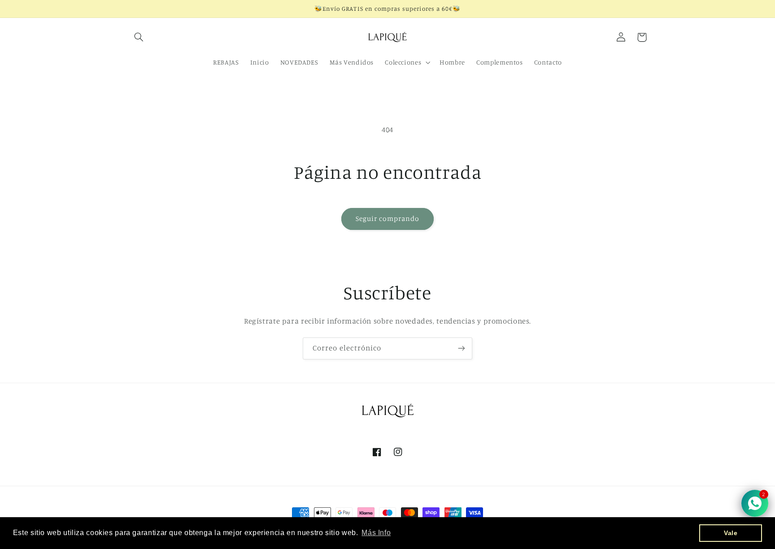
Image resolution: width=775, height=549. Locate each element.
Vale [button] (731, 532)
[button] (139, 37)
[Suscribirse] (461, 348)
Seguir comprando (388, 218)
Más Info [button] (376, 532)
